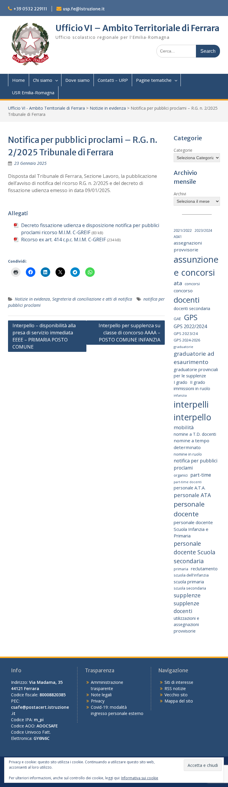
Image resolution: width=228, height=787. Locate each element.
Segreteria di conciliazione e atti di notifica (92, 299)
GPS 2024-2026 (187, 340)
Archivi (180, 194)
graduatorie (183, 346)
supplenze (187, 595)
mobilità (184, 427)
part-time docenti (188, 482)
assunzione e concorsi (196, 265)
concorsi (192, 283)
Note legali (101, 694)
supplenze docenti (186, 607)
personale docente (189, 509)
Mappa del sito (178, 701)
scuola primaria (189, 582)
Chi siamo (42, 80)
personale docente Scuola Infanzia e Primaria (193, 529)
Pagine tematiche (154, 80)
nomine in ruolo (188, 454)
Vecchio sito (176, 694)
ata (178, 283)
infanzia (180, 395)
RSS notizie (175, 688)
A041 (178, 236)
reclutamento (204, 569)
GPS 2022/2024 (190, 326)
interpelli (191, 404)
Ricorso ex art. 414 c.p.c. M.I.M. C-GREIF (63, 239)
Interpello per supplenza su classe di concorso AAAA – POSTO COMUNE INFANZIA (129, 332)
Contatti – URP (113, 80)
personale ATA (192, 495)
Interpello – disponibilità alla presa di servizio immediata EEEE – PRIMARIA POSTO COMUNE (44, 336)
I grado (180, 382)
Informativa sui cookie (139, 777)
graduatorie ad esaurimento (194, 358)
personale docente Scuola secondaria (194, 552)
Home (18, 80)
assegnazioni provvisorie (188, 246)
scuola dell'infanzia (191, 575)
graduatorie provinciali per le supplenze (196, 373)
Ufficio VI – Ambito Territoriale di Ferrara (137, 28)
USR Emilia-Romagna (33, 92)
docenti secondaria (192, 308)
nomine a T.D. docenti (195, 434)
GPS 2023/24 (186, 333)
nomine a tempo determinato (191, 444)
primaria (181, 568)
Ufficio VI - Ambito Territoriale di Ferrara (46, 108)
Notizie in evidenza (108, 108)
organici (181, 475)
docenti (187, 299)
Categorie (183, 150)
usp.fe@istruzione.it (84, 9)
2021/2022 (183, 230)
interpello (192, 417)
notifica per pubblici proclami (195, 464)
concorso (183, 290)
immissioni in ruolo (192, 388)
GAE (177, 318)
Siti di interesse (178, 682)
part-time (200, 475)
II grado (197, 382)
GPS (190, 317)
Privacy (97, 701)
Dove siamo (77, 80)
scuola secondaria (190, 588)
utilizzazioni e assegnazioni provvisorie (186, 624)
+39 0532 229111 (30, 9)
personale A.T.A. (189, 488)
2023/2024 (203, 230)
